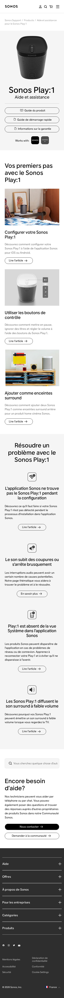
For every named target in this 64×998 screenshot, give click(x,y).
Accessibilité (9, 966)
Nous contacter (29, 826)
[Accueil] (11, 6)
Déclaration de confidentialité (40, 959)
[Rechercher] (45, 6)
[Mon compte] (40, 6)
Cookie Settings (40, 972)
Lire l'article (16, 260)
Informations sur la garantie (34, 129)
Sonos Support (13, 20)
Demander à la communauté (29, 835)
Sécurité (6, 972)
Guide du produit (34, 110)
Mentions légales (11, 959)
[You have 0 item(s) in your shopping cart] (51, 6)
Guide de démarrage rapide (34, 119)
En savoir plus (29, 593)
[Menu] (57, 6)
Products (29, 20)
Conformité (38, 966)
